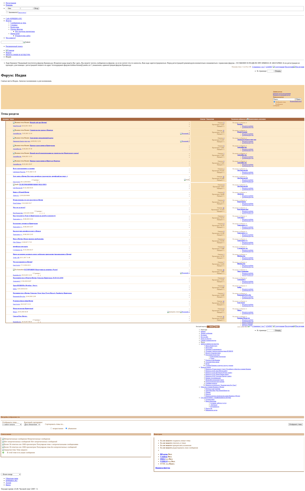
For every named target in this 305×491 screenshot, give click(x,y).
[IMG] (162, 459)
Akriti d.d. (16, 195)
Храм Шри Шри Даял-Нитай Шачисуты (217, 390)
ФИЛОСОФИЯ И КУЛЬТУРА (18, 55)
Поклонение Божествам (213, 355)
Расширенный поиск (14, 46)
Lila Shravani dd (17, 188)
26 (223, 270)
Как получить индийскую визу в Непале (27, 231)
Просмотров (210, 119)
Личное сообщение (247, 182)
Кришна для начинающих (213, 378)
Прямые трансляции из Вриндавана (42, 145)
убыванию (71, 428)
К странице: (262, 71)
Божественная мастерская (218, 356)
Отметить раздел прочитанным (282, 93)
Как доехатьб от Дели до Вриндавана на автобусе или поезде (34, 216)
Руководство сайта (22, 36)
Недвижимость (214, 406)
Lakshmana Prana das (19, 172)
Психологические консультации (215, 381)
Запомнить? (13, 12)
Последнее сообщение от (239, 119)
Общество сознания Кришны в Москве (212, 387)
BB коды (164, 454)
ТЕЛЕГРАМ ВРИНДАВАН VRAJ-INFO (32, 184)
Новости (208, 394)
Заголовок (6, 119)
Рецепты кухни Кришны (213, 360)
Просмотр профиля (247, 126)
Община (208, 392)
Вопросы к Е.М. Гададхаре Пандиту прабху (219, 376)
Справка (13, 25)
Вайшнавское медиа (211, 410)
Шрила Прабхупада (211, 346)
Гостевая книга (210, 399)
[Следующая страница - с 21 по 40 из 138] (278, 67)
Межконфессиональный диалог (215, 380)
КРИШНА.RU (12, 481)
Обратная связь (12, 478)
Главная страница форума (208, 340)
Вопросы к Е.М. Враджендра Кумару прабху (219, 372)
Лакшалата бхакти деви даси (21, 141)
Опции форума (16, 29)
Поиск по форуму (206, 338)
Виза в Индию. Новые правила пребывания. (28, 239)
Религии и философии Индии (23, 301)
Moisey (15, 312)
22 (223, 176)
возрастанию (57, 428)
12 (223, 301)
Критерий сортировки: (33, 422)
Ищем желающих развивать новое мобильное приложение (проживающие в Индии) (42, 254)
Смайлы (164, 457)
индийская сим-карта (20, 246)
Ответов (202, 119)
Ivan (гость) (16, 182)
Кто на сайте (204, 337)
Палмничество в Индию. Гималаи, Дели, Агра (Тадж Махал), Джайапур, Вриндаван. (42, 293)
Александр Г (16, 281)
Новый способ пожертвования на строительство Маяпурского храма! (54, 153)
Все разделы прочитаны (25, 31)
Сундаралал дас (17, 250)
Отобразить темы (280, 102)
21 (223, 316)
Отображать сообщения (278, 104)
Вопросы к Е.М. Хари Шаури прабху (217, 371)
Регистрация (11, 3)
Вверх (217, 326)
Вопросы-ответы (206, 367)
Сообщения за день (18, 23)
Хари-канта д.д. (17, 219)
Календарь (14, 27)
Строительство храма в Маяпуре (41, 130)
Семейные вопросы (211, 383)
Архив (8, 483)
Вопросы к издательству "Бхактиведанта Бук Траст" (221, 385)
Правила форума (162, 468)
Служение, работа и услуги (218, 403)
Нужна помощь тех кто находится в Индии (28, 200)
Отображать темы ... (10, 422)
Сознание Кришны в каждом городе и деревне (219, 365)
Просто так (209, 408)
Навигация (14, 34)
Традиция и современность (213, 349)
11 (223, 130)
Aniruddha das (17, 133)
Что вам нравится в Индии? (23, 262)
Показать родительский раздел (281, 95)
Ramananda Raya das (19, 296)
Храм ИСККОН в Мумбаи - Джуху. (25, 285)
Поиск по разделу (278, 97)
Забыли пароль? (22, 12)
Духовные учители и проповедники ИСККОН (219, 351)
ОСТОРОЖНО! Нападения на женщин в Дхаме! (41, 269)
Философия (209, 347)
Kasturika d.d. (17, 275)
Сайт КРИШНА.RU (14, 19)
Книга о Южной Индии (21, 192)
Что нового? (11, 38)
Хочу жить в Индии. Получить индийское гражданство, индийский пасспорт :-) (40, 176)
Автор (12, 119)
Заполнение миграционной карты (41, 138)
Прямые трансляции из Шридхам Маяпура (45, 161)
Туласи (212, 358)
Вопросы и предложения (213, 389)
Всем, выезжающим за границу (24, 168)
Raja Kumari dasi (18, 213)
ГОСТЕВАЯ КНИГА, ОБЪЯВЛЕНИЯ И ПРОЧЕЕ (216, 397)
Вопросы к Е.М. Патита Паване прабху (217, 374)
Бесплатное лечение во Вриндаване (25, 223)
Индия (207, 364)
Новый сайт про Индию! (38, 122)
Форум (8, 21)
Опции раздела (277, 91)
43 (223, 208)
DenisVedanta (17, 203)
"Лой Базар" (214, 405)
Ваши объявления (211, 401)
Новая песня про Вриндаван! (23, 308)
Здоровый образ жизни (212, 362)
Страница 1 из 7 (258, 67)
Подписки (204, 335)
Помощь (9, 5)
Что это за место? (19, 207)
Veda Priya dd (17, 126)
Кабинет (203, 331)
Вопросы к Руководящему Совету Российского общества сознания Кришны (228, 369)
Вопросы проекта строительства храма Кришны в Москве (223, 396)
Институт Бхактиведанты (213, 353)
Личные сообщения (206, 333)
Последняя (289, 67)
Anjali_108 (16, 257)
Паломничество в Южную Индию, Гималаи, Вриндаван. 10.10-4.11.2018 (38, 278)
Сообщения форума (247, 127)
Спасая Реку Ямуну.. (20, 316)
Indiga (15, 289)
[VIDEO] (164, 461)
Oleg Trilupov (17, 242)
